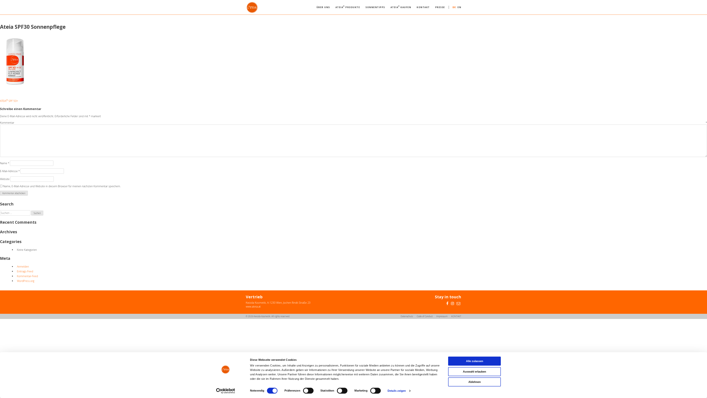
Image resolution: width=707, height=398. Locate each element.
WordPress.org (25, 281)
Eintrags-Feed (25, 271)
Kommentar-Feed (27, 276)
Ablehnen (474, 381)
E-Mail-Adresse (10, 171)
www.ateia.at (253, 306)
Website (5, 179)
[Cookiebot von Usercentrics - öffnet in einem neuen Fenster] (226, 391)
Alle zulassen (474, 361)
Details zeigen (397, 390)
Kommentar (353, 122)
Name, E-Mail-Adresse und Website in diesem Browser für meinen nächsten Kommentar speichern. (62, 186)
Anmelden (23, 266)
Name (4, 163)
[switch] (308, 391)
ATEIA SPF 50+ (9, 101)
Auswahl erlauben (474, 371)
